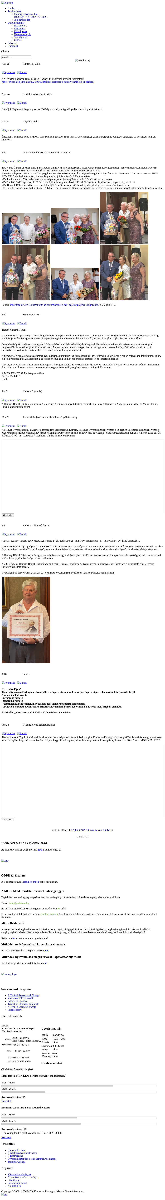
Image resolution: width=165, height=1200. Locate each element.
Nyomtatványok (22, 34)
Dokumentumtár (16, 22)
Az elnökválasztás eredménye (23, 1177)
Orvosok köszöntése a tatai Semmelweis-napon (32, 1158)
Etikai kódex (14, 1180)
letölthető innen (31, 881)
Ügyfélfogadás (15, 1155)
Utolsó (106, 830)
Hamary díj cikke (16, 1150)
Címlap (11, 8)
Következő (95, 830)
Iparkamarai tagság (17, 1183)
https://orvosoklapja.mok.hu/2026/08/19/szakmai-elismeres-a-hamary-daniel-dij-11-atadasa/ (48, 81)
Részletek (6, 1101)
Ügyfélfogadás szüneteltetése (22, 1153)
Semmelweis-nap (16, 1161)
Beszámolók (20, 25)
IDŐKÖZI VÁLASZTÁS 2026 (30, 16)
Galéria (18, 40)
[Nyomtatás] (8, 72)
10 (87, 830)
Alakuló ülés (14, 1186)
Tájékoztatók (14, 11)
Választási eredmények (19, 1174)
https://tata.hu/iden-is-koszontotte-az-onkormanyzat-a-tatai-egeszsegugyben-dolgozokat (54, 304)
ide (14, 938)
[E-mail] (22, 72)
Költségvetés (20, 31)
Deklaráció (19, 28)
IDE (40, 849)
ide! (46, 950)
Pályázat (12, 43)
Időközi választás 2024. (26, 14)
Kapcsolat (13, 46)
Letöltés (9, 515)
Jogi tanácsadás (22, 19)
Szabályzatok (21, 37)
